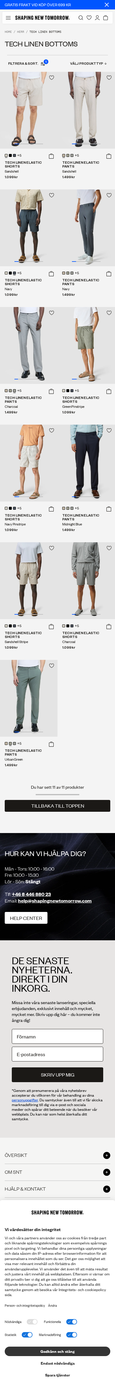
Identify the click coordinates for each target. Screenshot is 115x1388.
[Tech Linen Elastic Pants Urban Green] (29, 698)
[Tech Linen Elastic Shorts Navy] (29, 227)
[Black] (10, 155)
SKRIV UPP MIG (57, 1075)
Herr (20, 32)
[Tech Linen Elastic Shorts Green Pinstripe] (86, 345)
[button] (51, 156)
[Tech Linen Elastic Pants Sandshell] (86, 110)
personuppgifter (25, 1100)
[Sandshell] (6, 155)
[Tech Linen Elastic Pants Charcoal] (29, 345)
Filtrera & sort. (27, 63)
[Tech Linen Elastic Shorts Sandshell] (29, 110)
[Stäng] (106, 4)
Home (8, 32)
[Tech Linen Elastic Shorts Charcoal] (86, 580)
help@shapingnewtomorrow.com (55, 900)
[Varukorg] (105, 17)
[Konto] (97, 17)
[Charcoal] (71, 155)
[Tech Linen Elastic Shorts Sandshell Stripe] (29, 580)
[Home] (42, 18)
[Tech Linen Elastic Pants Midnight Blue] (86, 463)
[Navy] (14, 155)
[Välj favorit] (51, 77)
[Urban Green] (67, 155)
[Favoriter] (89, 17)
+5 (19, 156)
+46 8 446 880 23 (31, 894)
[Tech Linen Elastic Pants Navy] (86, 227)
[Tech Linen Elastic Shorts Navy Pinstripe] (29, 463)
